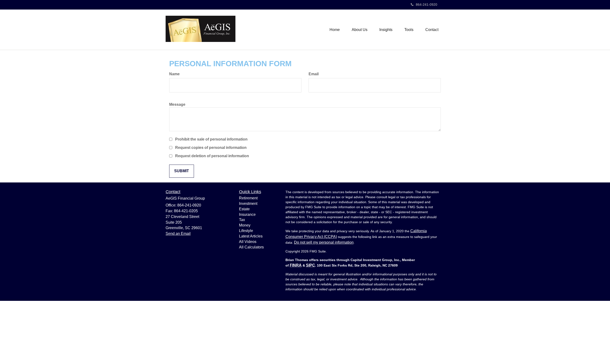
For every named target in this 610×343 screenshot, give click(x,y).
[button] (359, 30)
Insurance (247, 214)
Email (314, 74)
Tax (242, 220)
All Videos (247, 242)
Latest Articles (251, 236)
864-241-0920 (426, 4)
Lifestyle (246, 231)
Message (177, 104)
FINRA (296, 265)
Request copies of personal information (211, 148)
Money (244, 225)
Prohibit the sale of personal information (211, 139)
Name (174, 74)
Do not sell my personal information (324, 242)
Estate (244, 209)
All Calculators (251, 247)
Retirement (248, 198)
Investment (248, 204)
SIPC (310, 265)
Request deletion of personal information (212, 156)
